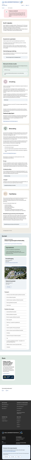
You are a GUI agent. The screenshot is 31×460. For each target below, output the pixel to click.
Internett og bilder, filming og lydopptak (13, 327)
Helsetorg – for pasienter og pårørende (13, 322)
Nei (7, 390)
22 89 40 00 (4, 442)
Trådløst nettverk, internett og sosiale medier (14, 344)
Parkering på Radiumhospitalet (11, 302)
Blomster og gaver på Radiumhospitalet (13, 317)
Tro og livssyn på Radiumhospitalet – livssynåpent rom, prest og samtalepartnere (15, 341)
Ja (3, 390)
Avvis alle (12, 456)
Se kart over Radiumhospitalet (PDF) (11, 262)
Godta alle (6, 456)
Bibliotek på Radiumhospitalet (11, 314)
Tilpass (18, 456)
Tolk (7, 338)
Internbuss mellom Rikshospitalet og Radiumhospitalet (15, 294)
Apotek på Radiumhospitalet (11, 311)
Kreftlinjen (8, 332)
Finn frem (8, 286)
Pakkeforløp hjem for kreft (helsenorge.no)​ (10, 121)
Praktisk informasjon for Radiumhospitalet (13, 335)
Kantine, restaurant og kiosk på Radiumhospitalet (14, 330)
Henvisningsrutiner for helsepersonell (13, 57)
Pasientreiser (8, 305)
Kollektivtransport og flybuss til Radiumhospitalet (14, 299)
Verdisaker (8, 347)
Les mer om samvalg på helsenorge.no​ (9, 153)
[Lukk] (28, 446)
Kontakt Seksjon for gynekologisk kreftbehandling (13, 243)
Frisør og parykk (9, 319)
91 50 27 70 (4, 439)
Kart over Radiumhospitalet (11, 297)
